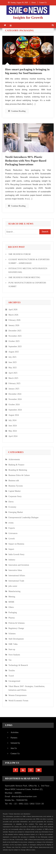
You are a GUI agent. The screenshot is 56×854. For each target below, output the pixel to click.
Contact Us (43, 3)
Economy (12, 507)
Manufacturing (14, 591)
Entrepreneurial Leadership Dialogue (23, 517)
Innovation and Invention (18, 565)
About (33, 3)
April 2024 (12, 436)
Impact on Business (16, 544)
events (10, 523)
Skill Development (16, 639)
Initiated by (15, 743)
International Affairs (16, 575)
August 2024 (13, 415)
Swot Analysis (14, 655)
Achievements (14, 459)
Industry (11, 560)
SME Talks (13, 644)
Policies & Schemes (16, 623)
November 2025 (15, 336)
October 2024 (14, 404)
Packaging (12, 612)
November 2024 (15, 399)
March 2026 (13, 315)
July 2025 (12, 357)
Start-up (11, 649)
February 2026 (14, 320)
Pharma (11, 618)
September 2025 (15, 346)
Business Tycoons (15, 486)
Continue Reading (18, 111)
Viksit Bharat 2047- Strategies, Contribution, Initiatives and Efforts (26, 688)
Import (11, 549)
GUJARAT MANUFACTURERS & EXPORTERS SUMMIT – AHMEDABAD (29, 261)
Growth (11, 539)
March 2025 (13, 378)
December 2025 (14, 331)
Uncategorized (14, 681)
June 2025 (12, 362)
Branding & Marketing (17, 470)
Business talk (13, 480)
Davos (10, 502)
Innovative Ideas (15, 570)
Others (11, 607)
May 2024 (12, 431)
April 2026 (12, 309)
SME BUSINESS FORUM (19, 254)
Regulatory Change (16, 628)
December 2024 (14, 394)
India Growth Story (16, 554)
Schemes (12, 634)
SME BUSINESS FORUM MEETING (24, 277)
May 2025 (12, 368)
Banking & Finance (16, 465)
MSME (11, 602)
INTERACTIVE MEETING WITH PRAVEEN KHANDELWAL (27, 270)
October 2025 (14, 341)
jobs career (12, 586)
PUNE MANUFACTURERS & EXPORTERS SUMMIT (27, 285)
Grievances (12, 533)
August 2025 (13, 352)
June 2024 (12, 426)
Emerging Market (15, 512)
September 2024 (15, 410)
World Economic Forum (18, 701)
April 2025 (12, 373)
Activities (14, 732)
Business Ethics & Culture (19, 475)
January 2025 (13, 389)
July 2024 (12, 420)
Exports (11, 528)
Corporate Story (15, 496)
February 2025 (14, 383)
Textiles (11, 670)
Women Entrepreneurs (17, 695)
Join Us (14, 748)
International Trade (16, 581)
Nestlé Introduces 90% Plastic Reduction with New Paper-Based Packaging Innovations (25, 160)
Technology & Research (18, 665)
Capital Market (14, 491)
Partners (14, 738)
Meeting (11, 597)
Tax (9, 660)
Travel (11, 676)
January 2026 (13, 325)
